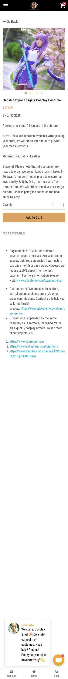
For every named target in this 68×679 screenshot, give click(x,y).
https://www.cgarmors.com (26, 341)
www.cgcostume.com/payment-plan (39, 280)
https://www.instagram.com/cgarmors (33, 346)
